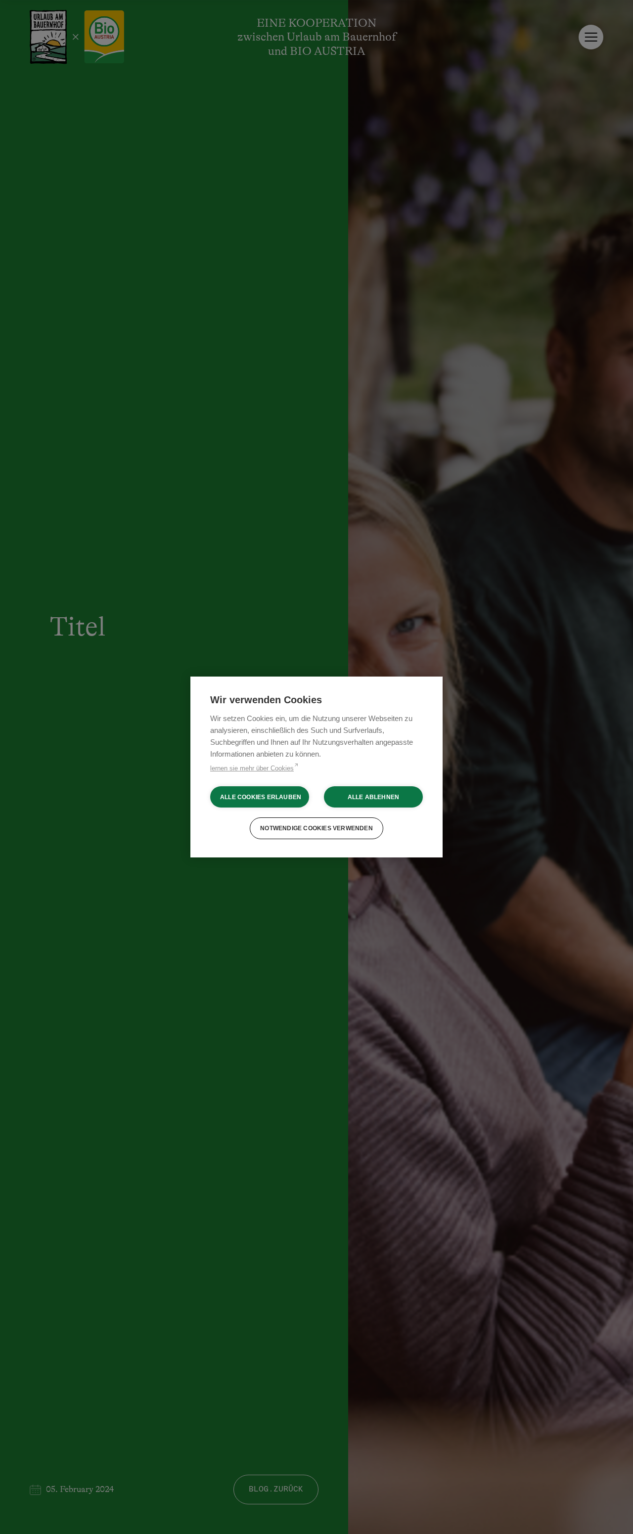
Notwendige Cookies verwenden (316, 828)
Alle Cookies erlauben (260, 797)
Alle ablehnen (374, 797)
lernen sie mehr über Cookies (252, 768)
